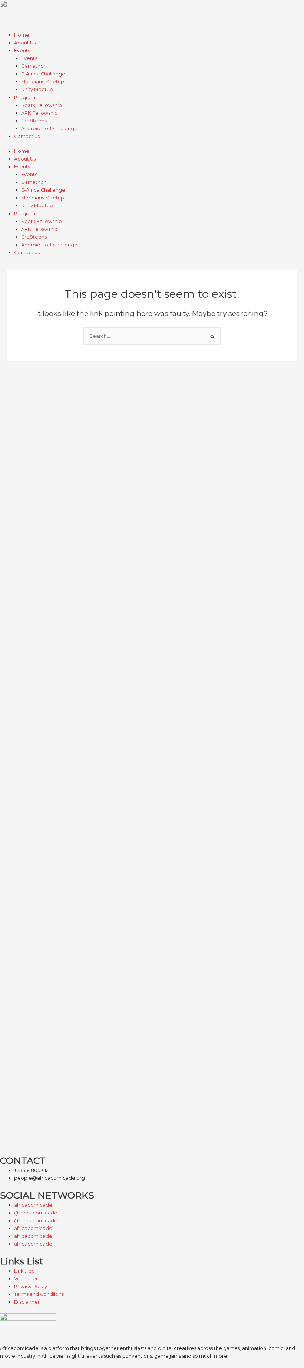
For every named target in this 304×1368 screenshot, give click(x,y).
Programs (25, 97)
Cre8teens (34, 121)
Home (21, 35)
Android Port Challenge (49, 128)
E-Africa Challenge (43, 74)
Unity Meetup (37, 89)
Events (22, 50)
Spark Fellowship (41, 105)
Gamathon (34, 66)
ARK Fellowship (39, 113)
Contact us (27, 136)
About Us (25, 43)
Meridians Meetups (43, 81)
